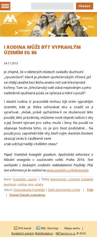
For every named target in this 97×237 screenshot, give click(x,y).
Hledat (85, 6)
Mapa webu (72, 228)
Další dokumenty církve (64, 190)
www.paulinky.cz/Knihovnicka (67, 170)
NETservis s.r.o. (66, 233)
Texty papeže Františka (29, 190)
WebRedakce (44, 233)
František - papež (25, 179)
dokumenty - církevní (65, 179)
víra (30, 184)
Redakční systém (22, 233)
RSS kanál (24, 228)
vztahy (39, 184)
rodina (22, 184)
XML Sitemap (49, 228)
